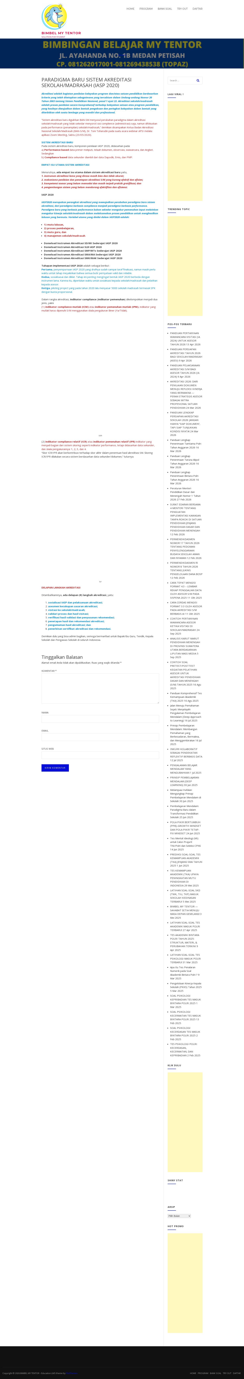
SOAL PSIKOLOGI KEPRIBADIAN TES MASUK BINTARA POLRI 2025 (185, 999)
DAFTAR (198, 8)
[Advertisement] (185, 151)
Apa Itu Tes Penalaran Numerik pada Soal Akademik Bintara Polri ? (183, 971)
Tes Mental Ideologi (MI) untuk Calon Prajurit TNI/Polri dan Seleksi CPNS (185, 842)
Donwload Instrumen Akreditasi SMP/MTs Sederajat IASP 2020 (83, 250)
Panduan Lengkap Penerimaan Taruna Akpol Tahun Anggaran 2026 (184, 459)
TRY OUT (182, 8)
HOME (130, 8)
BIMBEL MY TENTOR (61, 33)
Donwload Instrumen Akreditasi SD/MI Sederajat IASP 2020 (81, 243)
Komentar (49, 670)
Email (44, 730)
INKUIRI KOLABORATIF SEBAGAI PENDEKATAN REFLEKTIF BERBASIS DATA (186, 752)
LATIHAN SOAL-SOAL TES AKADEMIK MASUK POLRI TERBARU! (185, 926)
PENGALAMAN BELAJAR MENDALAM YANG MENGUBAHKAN (183, 768)
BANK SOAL (165, 8)
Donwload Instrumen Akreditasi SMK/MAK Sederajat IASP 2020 (83, 258)
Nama (44, 712)
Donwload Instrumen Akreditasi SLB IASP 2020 (73, 247)
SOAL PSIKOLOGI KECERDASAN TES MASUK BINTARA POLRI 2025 (185, 1031)
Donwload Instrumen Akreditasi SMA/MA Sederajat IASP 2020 (82, 254)
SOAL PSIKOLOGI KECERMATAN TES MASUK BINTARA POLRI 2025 (185, 1015)
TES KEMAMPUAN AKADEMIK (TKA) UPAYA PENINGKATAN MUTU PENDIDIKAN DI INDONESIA (184, 878)
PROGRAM (146, 8)
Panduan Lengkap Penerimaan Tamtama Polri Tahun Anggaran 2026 (185, 443)
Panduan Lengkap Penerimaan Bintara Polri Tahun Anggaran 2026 (184, 475)
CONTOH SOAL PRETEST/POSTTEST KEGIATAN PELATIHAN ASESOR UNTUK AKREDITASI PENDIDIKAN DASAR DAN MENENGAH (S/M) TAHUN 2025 (185, 673)
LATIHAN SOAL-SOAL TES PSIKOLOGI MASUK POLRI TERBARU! (185, 958)
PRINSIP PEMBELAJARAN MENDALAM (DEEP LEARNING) (184, 781)
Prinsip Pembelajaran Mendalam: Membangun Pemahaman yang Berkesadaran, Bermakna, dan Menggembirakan (185, 733)
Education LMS (48, 1373)
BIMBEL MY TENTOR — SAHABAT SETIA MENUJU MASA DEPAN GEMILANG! (185, 910)
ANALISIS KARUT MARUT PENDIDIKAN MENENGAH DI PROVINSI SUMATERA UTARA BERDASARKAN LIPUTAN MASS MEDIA (185, 646)
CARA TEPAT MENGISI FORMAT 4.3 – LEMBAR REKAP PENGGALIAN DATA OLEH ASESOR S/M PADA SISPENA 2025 (186, 590)
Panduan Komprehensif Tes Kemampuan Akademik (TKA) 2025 (186, 696)
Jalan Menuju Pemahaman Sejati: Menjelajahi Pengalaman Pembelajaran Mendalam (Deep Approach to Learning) (185, 713)
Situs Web (47, 748)
